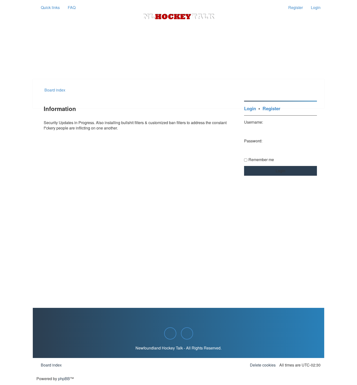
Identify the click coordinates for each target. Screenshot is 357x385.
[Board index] (178, 16)
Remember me (261, 159)
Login (250, 108)
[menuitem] (69, 7)
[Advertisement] (178, 66)
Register (271, 108)
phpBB (64, 378)
